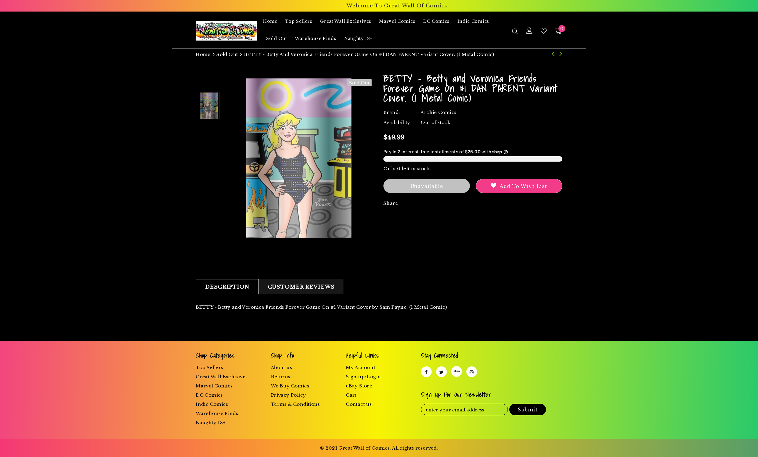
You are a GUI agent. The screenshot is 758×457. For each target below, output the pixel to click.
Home (203, 54)
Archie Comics (438, 112)
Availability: (397, 122)
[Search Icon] (515, 31)
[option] (298, 158)
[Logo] (226, 31)
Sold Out (227, 54)
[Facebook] (426, 371)
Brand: (391, 112)
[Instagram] (471, 371)
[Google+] (456, 371)
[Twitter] (441, 371)
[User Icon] (529, 31)
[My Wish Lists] (544, 31)
